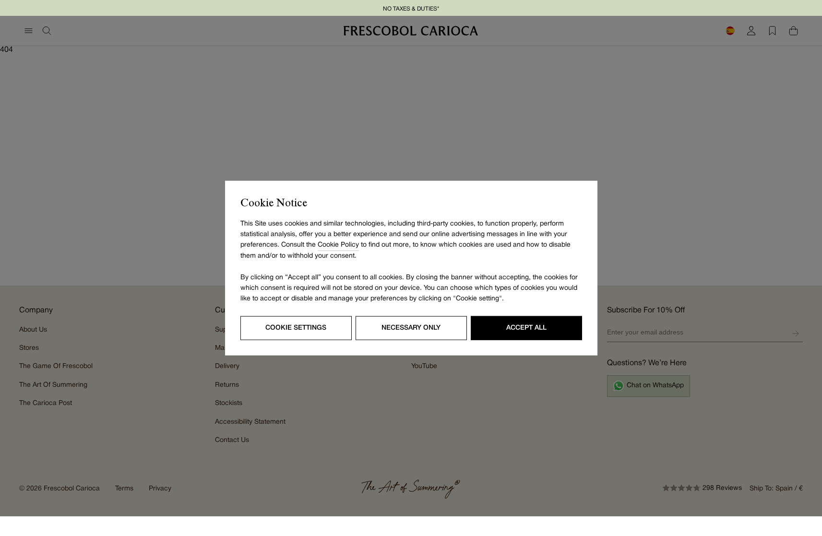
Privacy (160, 489)
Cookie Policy (338, 245)
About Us (33, 330)
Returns (227, 385)
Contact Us (232, 440)
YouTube (424, 366)
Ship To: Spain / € (776, 489)
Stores (29, 348)
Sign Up (795, 333)
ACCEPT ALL (526, 327)
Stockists (228, 403)
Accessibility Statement (250, 422)
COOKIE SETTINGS (295, 327)
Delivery (227, 366)
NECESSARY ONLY (411, 327)
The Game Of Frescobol (56, 366)
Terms (124, 489)
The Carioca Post (45, 403)
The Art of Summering (53, 385)
